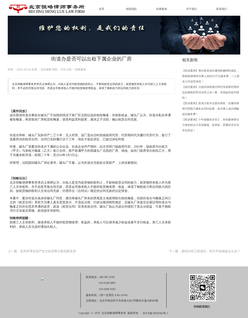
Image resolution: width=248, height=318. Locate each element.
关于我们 (191, 8)
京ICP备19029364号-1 (155, 313)
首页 (101, 8)
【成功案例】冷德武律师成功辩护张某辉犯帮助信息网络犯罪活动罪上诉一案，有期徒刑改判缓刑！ (210, 92)
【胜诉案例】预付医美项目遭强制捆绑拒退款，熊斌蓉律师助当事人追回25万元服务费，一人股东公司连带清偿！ (210, 76)
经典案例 (161, 8)
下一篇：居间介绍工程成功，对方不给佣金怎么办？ (204, 251)
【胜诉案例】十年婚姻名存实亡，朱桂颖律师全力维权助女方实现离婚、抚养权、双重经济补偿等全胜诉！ (210, 125)
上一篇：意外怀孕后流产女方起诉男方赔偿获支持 (42, 251)
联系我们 (221, 8)
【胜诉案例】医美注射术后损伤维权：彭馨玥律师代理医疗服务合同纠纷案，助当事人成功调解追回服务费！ (210, 109)
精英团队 (131, 8)
